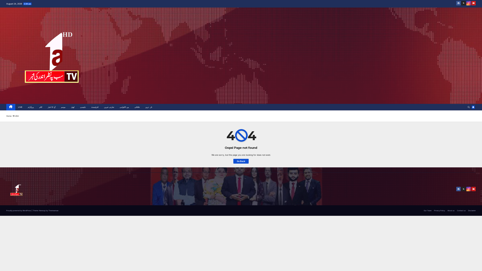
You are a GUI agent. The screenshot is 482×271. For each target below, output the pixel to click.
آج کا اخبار (51, 107)
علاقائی (137, 107)
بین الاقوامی (124, 107)
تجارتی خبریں (109, 107)
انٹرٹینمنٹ (95, 107)
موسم (63, 107)
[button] (469, 107)
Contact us (461, 211)
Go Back (241, 161)
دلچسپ (83, 107)
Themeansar (53, 211)
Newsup (42, 211)
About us (451, 211)
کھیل (73, 107)
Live (20, 107)
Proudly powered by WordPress (19, 211)
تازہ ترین (148, 107)
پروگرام (31, 107)
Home (9, 116)
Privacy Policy (439, 211)
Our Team (428, 211)
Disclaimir (472, 211)
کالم (40, 107)
